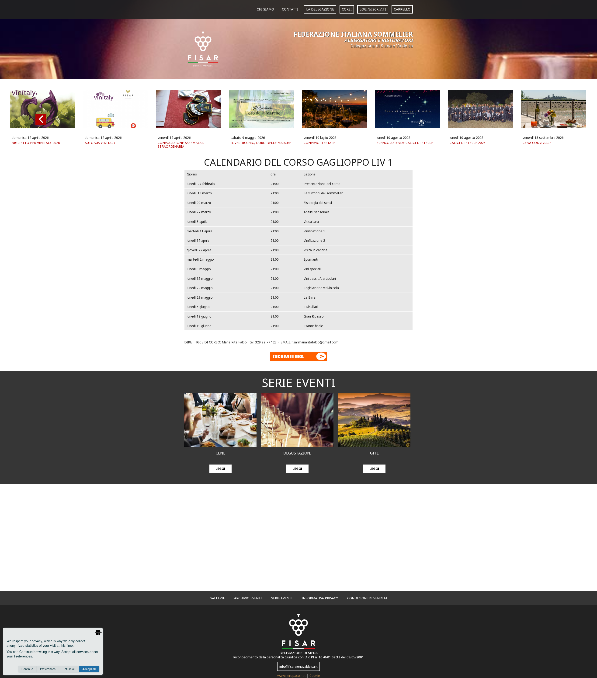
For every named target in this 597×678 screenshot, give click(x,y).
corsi (347, 9)
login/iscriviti (373, 9)
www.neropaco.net (292, 675)
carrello (402, 9)
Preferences (48, 669)
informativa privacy (320, 598)
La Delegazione (320, 9)
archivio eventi (248, 598)
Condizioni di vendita (367, 598)
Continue (27, 669)
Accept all (89, 669)
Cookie (314, 675)
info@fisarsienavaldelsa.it (298, 666)
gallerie (217, 598)
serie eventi (281, 598)
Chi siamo (265, 9)
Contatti (290, 9)
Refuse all (68, 669)
